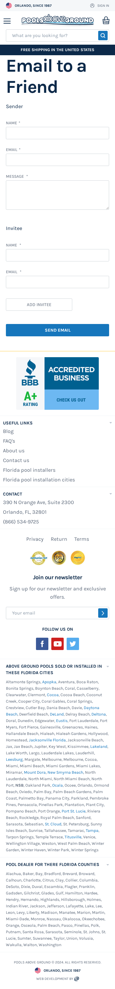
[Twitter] (73, 644)
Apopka (49, 681)
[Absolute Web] (76, 979)
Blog (8, 431)
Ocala (57, 785)
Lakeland (98, 746)
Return (59, 539)
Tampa (92, 830)
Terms (81, 539)
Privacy (35, 539)
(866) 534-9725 (21, 521)
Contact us (16, 460)
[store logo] (58, 20)
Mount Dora (35, 772)
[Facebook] (42, 644)
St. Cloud (53, 824)
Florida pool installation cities (39, 479)
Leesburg (14, 759)
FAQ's (9, 441)
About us (13, 450)
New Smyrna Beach (65, 772)
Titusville (73, 836)
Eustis (62, 720)
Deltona (98, 714)
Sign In (103, 6)
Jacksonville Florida (47, 740)
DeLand (57, 714)
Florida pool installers (29, 470)
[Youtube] (57, 644)
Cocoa (53, 694)
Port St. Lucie (74, 811)
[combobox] (57, 35)
